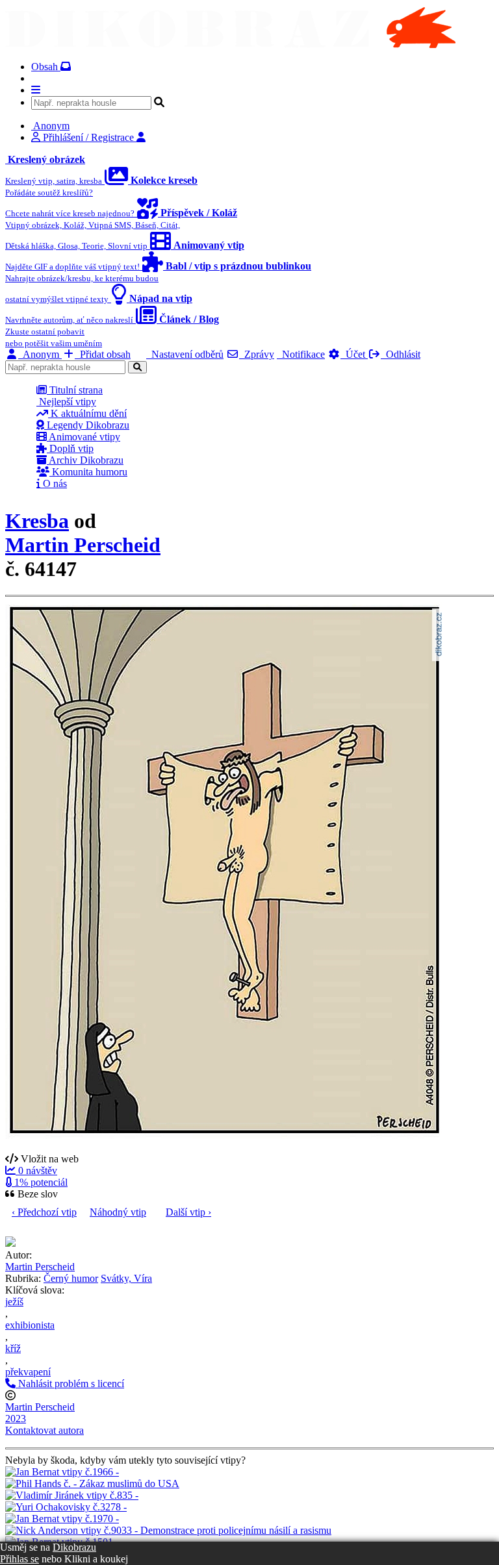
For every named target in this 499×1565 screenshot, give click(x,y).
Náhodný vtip (118, 1212)
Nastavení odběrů (185, 354)
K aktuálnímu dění (87, 413)
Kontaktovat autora (44, 1430)
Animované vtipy (83, 436)
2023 (15, 1418)
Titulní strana (75, 389)
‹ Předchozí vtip (44, 1212)
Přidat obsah (103, 354)
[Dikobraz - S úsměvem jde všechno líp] (230, 44)
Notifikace (301, 354)
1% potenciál (40, 1182)
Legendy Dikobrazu (86, 425)
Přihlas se (19, 1558)
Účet (354, 354)
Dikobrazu (74, 1547)
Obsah (45, 66)
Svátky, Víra (126, 1278)
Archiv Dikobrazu (85, 460)
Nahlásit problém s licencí (70, 1383)
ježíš (14, 1301)
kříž (13, 1348)
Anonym (40, 354)
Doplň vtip (70, 448)
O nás (53, 483)
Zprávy (256, 354)
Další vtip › (188, 1212)
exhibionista (30, 1325)
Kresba (37, 520)
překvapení (28, 1371)
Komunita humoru (88, 471)
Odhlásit (400, 354)
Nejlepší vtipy (66, 401)
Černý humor (71, 1278)
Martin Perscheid (82, 545)
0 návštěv (36, 1170)
